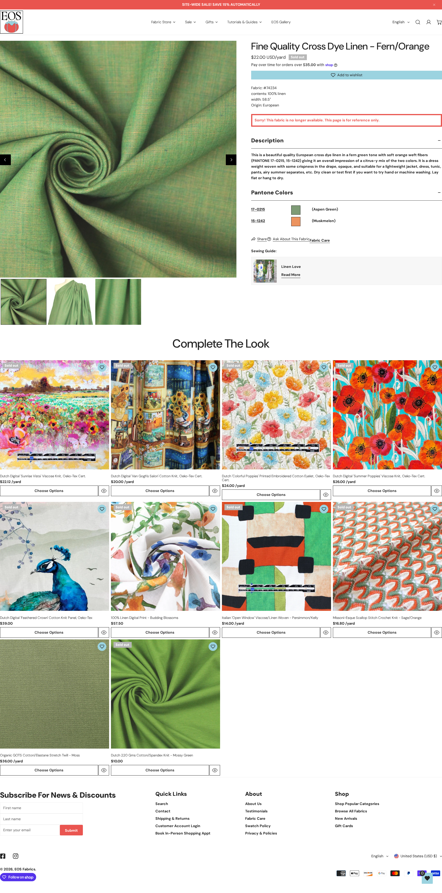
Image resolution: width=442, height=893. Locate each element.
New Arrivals (346, 818)
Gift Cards (344, 825)
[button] (163, 22)
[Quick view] (104, 491)
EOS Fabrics (25, 869)
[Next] (231, 159)
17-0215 (258, 209)
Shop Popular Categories (357, 803)
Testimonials (256, 811)
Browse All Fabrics (351, 811)
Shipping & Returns (172, 818)
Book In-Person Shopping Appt (182, 833)
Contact (162, 811)
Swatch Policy (258, 825)
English (398, 22)
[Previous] (5, 159)
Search (161, 803)
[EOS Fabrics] (11, 22)
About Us (253, 803)
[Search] (418, 22)
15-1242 (258, 220)
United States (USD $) (419, 856)
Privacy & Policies (261, 833)
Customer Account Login (177, 825)
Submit (71, 830)
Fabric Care (320, 240)
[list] (118, 159)
